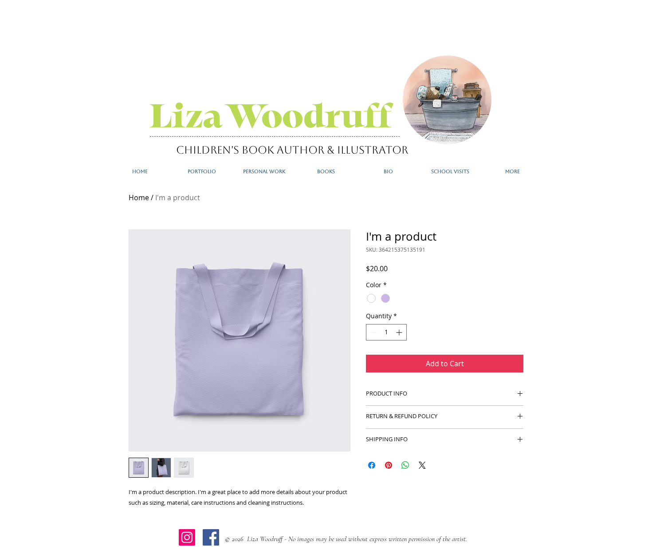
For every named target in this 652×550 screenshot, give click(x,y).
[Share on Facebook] (371, 465)
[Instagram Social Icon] (187, 537)
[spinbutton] (386, 332)
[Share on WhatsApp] (405, 465)
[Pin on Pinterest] (388, 465)
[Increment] (399, 332)
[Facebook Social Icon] (211, 537)
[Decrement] (372, 332)
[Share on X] (422, 465)
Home (139, 197)
